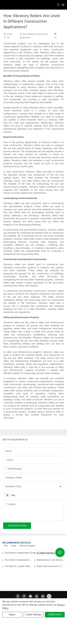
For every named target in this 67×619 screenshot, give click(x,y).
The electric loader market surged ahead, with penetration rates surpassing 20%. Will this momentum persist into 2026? (19, 566)
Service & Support (27, 545)
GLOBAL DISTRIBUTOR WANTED (51, 553)
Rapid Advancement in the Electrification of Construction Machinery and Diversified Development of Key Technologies (51, 566)
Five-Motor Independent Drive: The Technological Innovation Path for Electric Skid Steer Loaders (19, 559)
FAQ (5, 545)
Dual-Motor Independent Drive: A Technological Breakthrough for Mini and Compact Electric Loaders (30, 552)
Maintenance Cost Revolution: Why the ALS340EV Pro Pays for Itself (51, 559)
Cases (13, 545)
